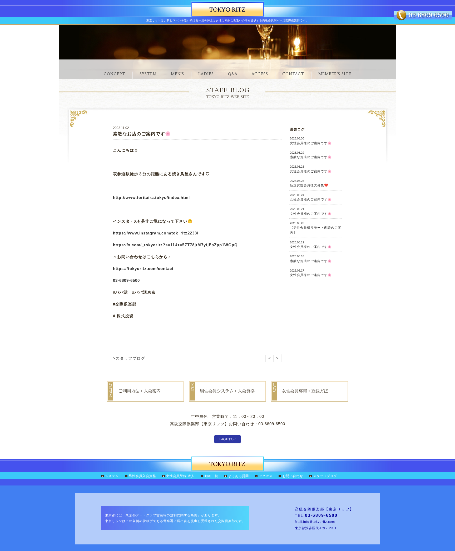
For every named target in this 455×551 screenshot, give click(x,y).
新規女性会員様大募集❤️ (309, 183)
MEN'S (177, 74)
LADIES (206, 74)
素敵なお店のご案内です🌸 (311, 155)
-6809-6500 (129, 280)
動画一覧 (211, 476)
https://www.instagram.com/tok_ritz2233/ (155, 233)
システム (112, 476)
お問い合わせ (293, 476)
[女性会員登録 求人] (309, 397)
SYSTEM (148, 74)
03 (115, 280)
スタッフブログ (325, 476)
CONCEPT (114, 74)
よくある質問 (238, 476)
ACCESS (260, 74)
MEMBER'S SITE (334, 74)
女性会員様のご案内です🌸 (311, 141)
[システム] (145, 397)
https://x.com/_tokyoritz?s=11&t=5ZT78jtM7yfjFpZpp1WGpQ (175, 245)
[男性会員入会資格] (227, 397)
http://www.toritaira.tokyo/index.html (151, 197)
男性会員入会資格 (142, 476)
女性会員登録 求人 (180, 476)
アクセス (266, 476)
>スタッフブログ (129, 358)
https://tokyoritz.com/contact (143, 268)
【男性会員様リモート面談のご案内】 (315, 228)
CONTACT (293, 74)
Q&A (233, 74)
